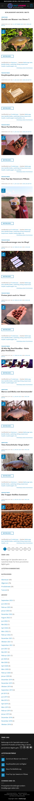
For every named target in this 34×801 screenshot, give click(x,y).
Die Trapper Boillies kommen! (14, 494)
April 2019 (4, 704)
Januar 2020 (5, 676)
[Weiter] (29, 549)
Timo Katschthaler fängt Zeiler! (15, 445)
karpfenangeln (10, 66)
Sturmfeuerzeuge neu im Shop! (15, 242)
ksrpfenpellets (18, 118)
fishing (18, 64)
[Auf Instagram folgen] (24, 747)
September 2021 (7, 645)
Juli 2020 (4, 659)
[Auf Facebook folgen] (21, 747)
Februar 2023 (5, 607)
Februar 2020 (5, 673)
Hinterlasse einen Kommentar (25, 68)
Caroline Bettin (26, 80)
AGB (20, 794)
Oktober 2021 (6, 642)
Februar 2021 (5, 656)
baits (31, 62)
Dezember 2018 (6, 717)
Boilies (8, 64)
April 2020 (4, 666)
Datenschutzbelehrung (17, 796)
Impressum (26, 794)
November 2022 (6, 614)
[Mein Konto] (28, 6)
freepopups (27, 231)
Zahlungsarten (12, 793)
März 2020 (4, 669)
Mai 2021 (4, 652)
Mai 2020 (4, 662)
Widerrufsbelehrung (11, 794)
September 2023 (7, 600)
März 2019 (4, 707)
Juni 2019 (4, 697)
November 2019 (6, 683)
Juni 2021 (4, 649)
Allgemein (4, 583)
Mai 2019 (4, 700)
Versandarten (22, 793)
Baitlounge (26, 62)
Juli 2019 (4, 693)
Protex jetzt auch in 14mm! (13, 295)
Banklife (3, 64)
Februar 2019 (5, 711)
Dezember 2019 (6, 680)
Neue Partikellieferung (11, 127)
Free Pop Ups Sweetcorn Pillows (15, 179)
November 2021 (6, 638)
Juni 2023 (4, 604)
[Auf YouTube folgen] (30, 747)
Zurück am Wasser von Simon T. (15, 19)
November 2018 (6, 721)
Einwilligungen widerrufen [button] (10, 788)
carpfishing (13, 64)
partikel (19, 170)
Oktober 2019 (6, 686)
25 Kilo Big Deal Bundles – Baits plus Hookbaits (15, 349)
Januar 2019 (5, 714)
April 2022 (4, 628)
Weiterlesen (7, 56)
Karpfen (3, 66)
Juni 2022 (4, 621)
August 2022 (5, 618)
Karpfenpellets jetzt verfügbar (15, 75)
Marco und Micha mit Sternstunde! (16, 391)
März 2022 (4, 631)
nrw (16, 66)
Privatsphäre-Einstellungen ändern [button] (13, 786)
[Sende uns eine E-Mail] (27, 747)
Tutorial (4, 590)
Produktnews (5, 73)
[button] (2, 6)
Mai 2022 (4, 624)
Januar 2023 (5, 611)
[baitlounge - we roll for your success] (17, 5)
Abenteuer (4, 17)
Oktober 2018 (6, 724)
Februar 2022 (5, 635)
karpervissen (24, 64)
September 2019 (7, 690)
